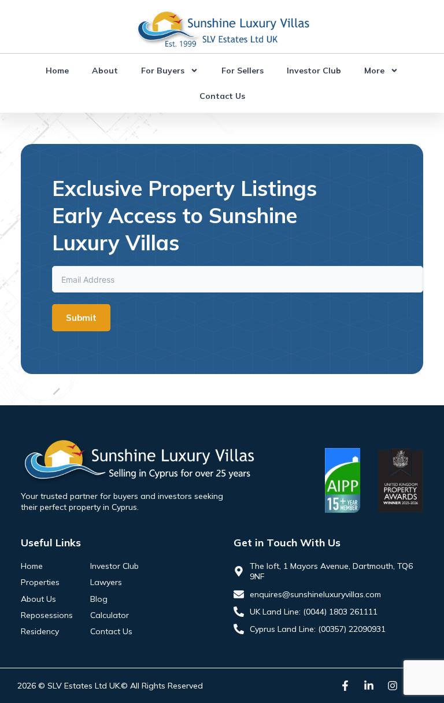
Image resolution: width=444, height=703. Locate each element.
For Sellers (242, 70)
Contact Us (222, 96)
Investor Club (314, 70)
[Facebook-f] (345, 685)
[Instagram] (392, 685)
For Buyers (162, 70)
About (105, 70)
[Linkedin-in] (368, 685)
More (374, 70)
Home (57, 70)
